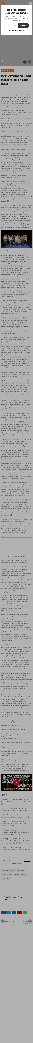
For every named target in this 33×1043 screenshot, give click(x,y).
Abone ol (23, 25)
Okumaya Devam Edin (16, 31)
